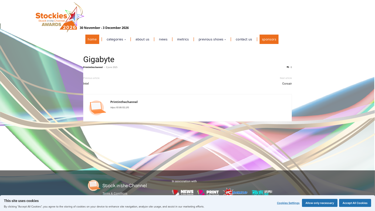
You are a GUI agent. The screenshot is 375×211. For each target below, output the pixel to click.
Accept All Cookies (355, 203)
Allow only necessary (319, 203)
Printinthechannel (93, 67)
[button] (283, 39)
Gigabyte (98, 59)
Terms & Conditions (115, 193)
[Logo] (117, 185)
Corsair (287, 83)
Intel (86, 83)
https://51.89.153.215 (119, 107)
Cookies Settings (288, 203)
